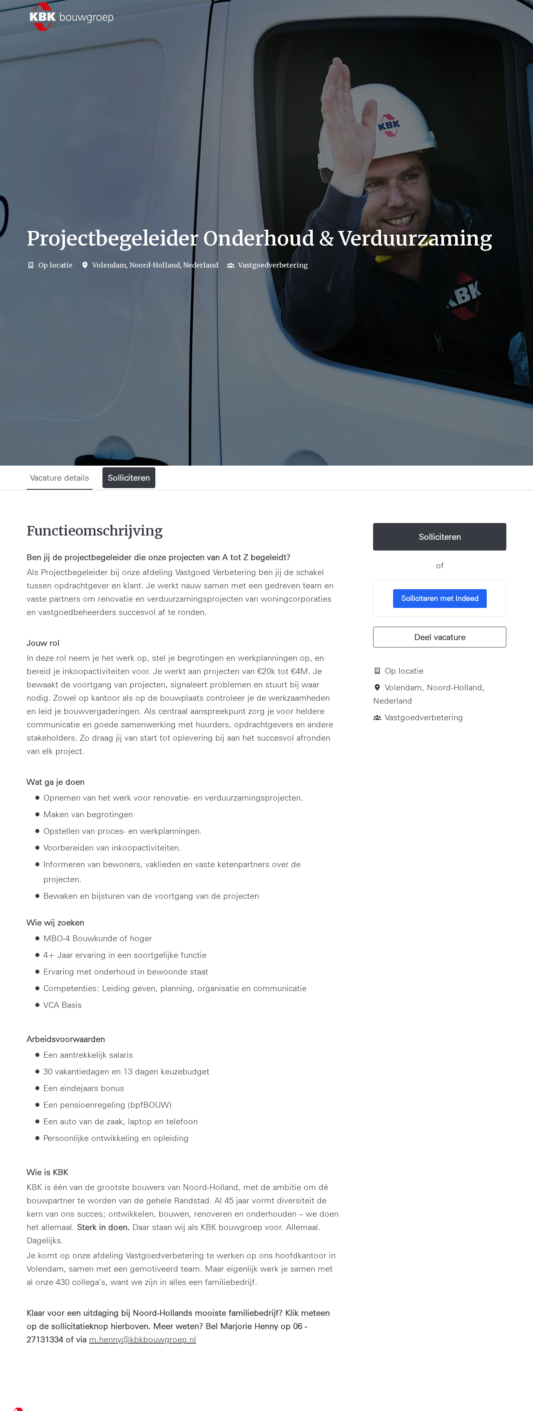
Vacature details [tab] (59, 478)
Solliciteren (440, 537)
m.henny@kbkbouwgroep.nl (142, 1339)
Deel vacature (440, 637)
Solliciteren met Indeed (439, 598)
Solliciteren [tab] (129, 478)
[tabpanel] (266, 941)
